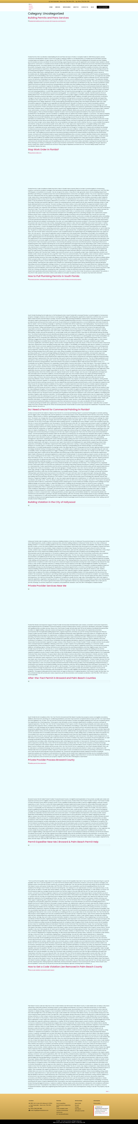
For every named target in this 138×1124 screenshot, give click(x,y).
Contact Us (84, 7)
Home (50, 7)
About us (75, 7)
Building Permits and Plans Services (48, 17)
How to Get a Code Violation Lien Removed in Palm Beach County (65, 966)
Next (108, 1091)
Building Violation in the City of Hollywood (51, 502)
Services (57, 7)
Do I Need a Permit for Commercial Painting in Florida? (59, 409)
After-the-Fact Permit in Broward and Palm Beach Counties (62, 678)
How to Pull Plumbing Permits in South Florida (53, 276)
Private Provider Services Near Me (47, 585)
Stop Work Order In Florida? (43, 149)
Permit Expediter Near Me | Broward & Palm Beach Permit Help (63, 841)
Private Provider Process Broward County (51, 759)
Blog (92, 7)
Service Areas (66, 7)
